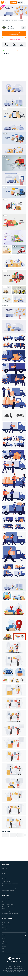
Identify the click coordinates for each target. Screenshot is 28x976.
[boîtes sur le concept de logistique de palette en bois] (6, 299)
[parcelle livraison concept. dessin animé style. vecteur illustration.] (13, 809)
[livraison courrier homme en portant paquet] (8, 738)
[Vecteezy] (2, 2)
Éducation (4, 944)
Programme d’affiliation (7, 972)
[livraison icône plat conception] (8, 442)
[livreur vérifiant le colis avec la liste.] (13, 271)
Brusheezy (4, 934)
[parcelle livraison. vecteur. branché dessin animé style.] (13, 849)
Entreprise (4, 942)
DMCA (3, 969)
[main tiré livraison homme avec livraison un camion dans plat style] (13, 369)
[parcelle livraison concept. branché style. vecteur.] (13, 782)
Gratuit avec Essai (14, 33)
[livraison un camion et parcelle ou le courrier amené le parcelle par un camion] (8, 728)
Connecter (20, 2)
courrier (13, 901)
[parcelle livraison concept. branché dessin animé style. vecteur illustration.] (13, 717)
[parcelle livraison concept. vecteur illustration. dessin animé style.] (13, 703)
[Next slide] (22, 901)
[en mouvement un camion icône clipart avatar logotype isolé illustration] (17, 736)
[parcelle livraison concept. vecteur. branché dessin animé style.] (13, 888)
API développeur (6, 947)
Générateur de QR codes (8, 958)
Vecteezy (4, 937)
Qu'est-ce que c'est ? (17, 50)
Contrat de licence (6, 967)
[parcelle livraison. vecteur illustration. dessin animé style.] (13, 835)
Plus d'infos (6, 53)
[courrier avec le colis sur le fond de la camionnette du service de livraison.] (13, 87)
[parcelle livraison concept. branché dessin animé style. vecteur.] (13, 756)
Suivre (23, 28)
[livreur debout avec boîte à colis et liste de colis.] (8, 326)
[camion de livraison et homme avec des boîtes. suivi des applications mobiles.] (13, 100)
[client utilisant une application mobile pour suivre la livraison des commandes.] (13, 178)
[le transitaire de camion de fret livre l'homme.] (13, 126)
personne (5, 901)
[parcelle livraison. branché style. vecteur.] (13, 769)
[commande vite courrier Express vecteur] (8, 693)
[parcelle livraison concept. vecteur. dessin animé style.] (13, 862)
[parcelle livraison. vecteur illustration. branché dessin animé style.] (13, 796)
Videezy (4, 939)
